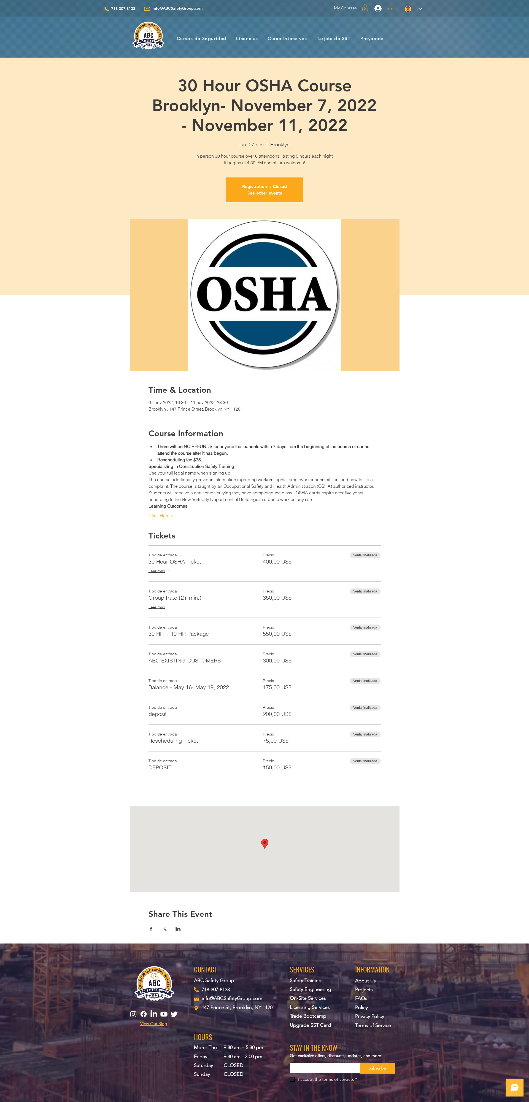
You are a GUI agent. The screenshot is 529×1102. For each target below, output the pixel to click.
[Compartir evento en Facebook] (151, 929)
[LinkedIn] (154, 1014)
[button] (365, 7)
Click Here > (161, 515)
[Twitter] (174, 1014)
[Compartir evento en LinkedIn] (178, 929)
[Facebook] (143, 1014)
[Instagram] (133, 1014)
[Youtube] (164, 1014)
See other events (264, 193)
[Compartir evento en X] (164, 929)
